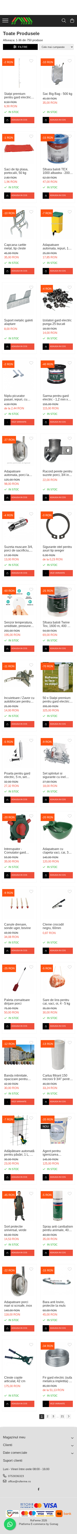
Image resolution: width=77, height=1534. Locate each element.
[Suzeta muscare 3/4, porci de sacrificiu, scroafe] (19, 526)
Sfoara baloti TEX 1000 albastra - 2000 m (57, 171)
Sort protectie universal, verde (15, 1228)
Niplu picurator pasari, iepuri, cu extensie (15, 397)
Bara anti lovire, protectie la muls (54, 1303)
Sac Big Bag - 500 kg (57, 93)
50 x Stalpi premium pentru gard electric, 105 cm (56, 699)
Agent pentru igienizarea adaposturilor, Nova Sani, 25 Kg (56, 1152)
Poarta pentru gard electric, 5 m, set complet (17, 775)
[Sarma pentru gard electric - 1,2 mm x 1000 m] (58, 375)
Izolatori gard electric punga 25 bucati (57, 322)
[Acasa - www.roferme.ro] (22, 21)
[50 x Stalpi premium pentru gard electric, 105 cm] (58, 677)
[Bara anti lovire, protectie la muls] (58, 1281)
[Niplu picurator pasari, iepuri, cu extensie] (19, 375)
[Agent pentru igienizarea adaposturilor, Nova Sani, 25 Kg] (58, 1130)
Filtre (21, 47)
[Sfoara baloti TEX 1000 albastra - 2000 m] (58, 148)
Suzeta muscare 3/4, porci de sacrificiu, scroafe (18, 548)
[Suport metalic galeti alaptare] (19, 300)
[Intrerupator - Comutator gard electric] (19, 828)
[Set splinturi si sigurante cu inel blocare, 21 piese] (58, 753)
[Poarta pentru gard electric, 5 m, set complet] (19, 753)
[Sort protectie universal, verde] (19, 1206)
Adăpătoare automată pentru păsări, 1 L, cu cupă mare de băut (19, 1152)
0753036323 (15, 1476)
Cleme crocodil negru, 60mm (53, 926)
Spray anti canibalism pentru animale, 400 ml (58, 1228)
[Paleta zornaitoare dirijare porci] (19, 979)
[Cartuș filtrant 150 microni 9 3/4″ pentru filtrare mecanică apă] (58, 1055)
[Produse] (5, 20)
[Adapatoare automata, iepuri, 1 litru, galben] (58, 224)
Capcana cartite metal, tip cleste (15, 246)
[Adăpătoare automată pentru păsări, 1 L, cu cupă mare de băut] (19, 1130)
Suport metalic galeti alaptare (18, 322)
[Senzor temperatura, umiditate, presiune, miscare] (19, 602)
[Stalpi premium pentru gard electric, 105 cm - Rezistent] (19, 73)
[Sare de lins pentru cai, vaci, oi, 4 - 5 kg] (58, 979)
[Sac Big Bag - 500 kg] (58, 73)
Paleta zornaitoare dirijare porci (17, 1001)
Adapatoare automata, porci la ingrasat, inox (16, 473)
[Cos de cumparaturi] (72, 21)
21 (62, 1416)
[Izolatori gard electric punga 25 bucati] (58, 300)
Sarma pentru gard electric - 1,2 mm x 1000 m (56, 397)
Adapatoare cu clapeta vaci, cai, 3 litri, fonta (56, 850)
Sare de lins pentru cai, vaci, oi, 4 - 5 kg (56, 1001)
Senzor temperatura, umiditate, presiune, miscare (18, 624)
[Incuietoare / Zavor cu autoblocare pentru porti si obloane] (19, 677)
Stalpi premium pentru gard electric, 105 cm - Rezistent (18, 95)
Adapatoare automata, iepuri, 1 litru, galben (56, 246)
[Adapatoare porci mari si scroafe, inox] (19, 1281)
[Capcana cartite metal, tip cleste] (19, 224)
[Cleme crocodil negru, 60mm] (58, 904)
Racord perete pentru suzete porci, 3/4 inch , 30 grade (57, 473)
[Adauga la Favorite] (31, 61)
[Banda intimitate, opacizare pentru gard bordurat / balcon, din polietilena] (19, 1055)
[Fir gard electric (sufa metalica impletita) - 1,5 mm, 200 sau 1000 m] (58, 1357)
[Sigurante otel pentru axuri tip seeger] (58, 526)
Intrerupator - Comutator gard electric (15, 850)
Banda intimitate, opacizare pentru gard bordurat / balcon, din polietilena (16, 1077)
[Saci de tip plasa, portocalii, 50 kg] (19, 148)
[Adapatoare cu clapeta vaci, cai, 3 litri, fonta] (58, 828)
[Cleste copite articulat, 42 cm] (19, 1357)
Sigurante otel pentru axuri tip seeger (57, 548)
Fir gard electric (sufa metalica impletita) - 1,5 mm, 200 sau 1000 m (57, 1379)
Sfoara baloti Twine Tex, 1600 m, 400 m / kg (57, 624)
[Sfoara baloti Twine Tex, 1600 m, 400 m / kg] (58, 602)
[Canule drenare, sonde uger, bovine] (19, 904)
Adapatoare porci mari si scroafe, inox (18, 1303)
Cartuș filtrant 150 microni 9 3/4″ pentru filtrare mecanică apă (57, 1077)
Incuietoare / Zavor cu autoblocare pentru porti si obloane (19, 699)
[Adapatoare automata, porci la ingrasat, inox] (19, 451)
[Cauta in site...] (64, 21)
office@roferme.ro (19, 1481)
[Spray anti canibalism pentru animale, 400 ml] (58, 1206)
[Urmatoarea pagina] (68, 1416)
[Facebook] (38, 1489)
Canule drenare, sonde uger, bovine (17, 926)
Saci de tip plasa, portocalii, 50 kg (16, 171)
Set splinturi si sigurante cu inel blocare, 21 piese (55, 775)
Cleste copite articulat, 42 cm (14, 1379)
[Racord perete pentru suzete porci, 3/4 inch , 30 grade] (58, 451)
